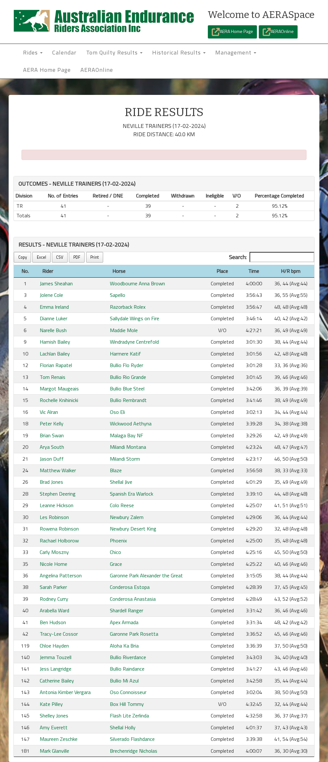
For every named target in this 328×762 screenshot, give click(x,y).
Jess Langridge (55, 669)
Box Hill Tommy (127, 704)
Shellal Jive (121, 482)
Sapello (117, 295)
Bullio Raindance (127, 669)
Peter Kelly (51, 423)
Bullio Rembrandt (128, 400)
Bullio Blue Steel (127, 388)
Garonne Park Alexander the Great (146, 575)
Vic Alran (49, 412)
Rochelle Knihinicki (59, 400)
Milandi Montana (128, 447)
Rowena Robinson (59, 528)
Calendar (64, 52)
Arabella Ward (54, 610)
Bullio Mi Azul (124, 680)
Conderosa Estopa (130, 587)
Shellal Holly (122, 727)
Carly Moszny (54, 552)
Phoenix (118, 540)
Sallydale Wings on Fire (134, 318)
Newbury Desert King (133, 528)
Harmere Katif (125, 353)
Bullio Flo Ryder (126, 365)
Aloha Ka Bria (124, 645)
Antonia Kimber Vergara (65, 692)
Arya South (52, 447)
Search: (238, 257)
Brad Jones (51, 482)
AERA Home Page (236, 31)
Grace (116, 564)
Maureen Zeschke (59, 739)
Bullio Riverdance (128, 657)
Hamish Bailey (55, 342)
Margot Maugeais (59, 388)
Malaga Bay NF (126, 435)
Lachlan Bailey (55, 353)
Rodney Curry (54, 599)
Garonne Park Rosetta (134, 634)
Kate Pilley (51, 704)
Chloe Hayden (54, 645)
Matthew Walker (58, 470)
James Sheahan (56, 283)
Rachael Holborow (59, 540)
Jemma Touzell (55, 657)
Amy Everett (54, 727)
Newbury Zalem (127, 517)
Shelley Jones (54, 715)
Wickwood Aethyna (131, 423)
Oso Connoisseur (128, 692)
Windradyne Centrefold (134, 342)
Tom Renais (52, 377)
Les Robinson (54, 517)
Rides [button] (31, 52)
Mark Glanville (54, 751)
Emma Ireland (54, 307)
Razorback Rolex (127, 307)
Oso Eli (117, 412)
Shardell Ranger (126, 610)
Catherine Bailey (57, 680)
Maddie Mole (124, 330)
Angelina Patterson (61, 575)
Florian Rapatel (56, 365)
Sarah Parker (53, 587)
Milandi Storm (125, 459)
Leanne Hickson (56, 505)
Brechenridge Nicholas (133, 751)
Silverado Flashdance (132, 739)
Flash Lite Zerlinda (129, 715)
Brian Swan (52, 435)
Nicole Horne (53, 564)
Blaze (116, 470)
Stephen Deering (58, 494)
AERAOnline (282, 31)
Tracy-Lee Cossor (59, 634)
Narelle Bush (53, 330)
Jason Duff (52, 459)
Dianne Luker (53, 318)
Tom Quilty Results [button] (112, 52)
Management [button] (234, 52)
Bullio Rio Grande (128, 377)
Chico (115, 552)
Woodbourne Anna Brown (137, 283)
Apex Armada (124, 622)
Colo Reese (122, 505)
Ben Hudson (53, 622)
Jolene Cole (51, 295)
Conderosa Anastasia (133, 599)
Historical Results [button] (177, 52)
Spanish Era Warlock (131, 494)
